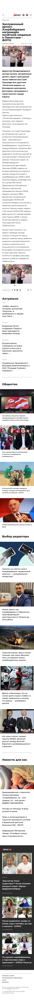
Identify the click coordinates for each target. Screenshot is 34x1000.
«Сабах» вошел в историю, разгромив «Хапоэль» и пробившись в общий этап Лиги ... (12, 311)
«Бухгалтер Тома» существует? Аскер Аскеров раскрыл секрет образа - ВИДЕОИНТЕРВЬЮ (16, 885)
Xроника (4, 359)
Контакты (5, 982)
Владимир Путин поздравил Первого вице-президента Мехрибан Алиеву (12, 330)
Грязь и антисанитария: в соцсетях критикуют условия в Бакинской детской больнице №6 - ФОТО (16, 821)
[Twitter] (15, 290)
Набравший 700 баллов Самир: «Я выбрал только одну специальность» (14, 833)
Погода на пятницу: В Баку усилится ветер (15, 810)
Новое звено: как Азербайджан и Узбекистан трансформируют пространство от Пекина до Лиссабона (15, 614)
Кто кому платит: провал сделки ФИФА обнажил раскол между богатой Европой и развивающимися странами (16, 741)
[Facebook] (12, 290)
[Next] (30, 275)
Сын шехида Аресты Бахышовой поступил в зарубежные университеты (14, 454)
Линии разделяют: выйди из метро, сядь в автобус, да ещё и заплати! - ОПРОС (17, 923)
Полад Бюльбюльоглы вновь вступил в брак (17, 526)
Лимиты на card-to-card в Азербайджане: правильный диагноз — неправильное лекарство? (16, 573)
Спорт (4, 302)
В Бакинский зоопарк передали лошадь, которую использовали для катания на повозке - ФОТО (16, 491)
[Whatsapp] (17, 290)
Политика (5, 322)
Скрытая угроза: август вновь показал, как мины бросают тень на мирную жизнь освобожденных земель (16, 656)
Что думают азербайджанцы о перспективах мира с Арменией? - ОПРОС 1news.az (17, 960)
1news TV (4, 877)
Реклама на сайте (8, 975)
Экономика (5, 339)
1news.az (9, 988)
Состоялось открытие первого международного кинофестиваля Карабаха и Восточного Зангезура (15, 418)
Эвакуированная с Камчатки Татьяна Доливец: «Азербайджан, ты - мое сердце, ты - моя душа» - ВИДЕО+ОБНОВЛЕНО (16, 797)
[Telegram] (20, 290)
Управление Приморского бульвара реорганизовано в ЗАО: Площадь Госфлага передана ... (16, 367)
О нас (4, 980)
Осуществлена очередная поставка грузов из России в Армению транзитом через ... (12, 348)
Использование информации (12, 977)
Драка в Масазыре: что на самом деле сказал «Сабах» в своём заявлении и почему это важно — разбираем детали (16, 698)
